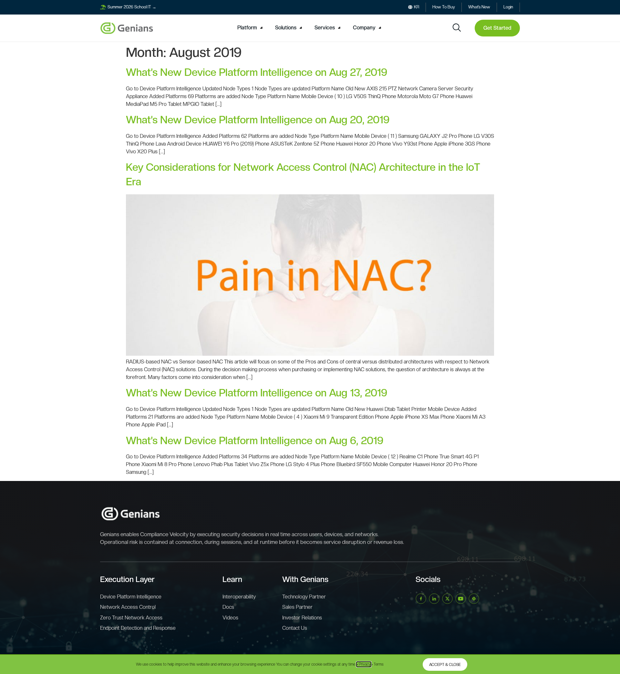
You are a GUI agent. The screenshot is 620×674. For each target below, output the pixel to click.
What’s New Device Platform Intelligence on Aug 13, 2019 (256, 393)
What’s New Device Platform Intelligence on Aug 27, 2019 (256, 72)
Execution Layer (127, 579)
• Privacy (364, 664)
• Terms (378, 664)
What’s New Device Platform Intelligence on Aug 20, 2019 (257, 120)
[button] (251, 28)
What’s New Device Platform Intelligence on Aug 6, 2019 (254, 440)
